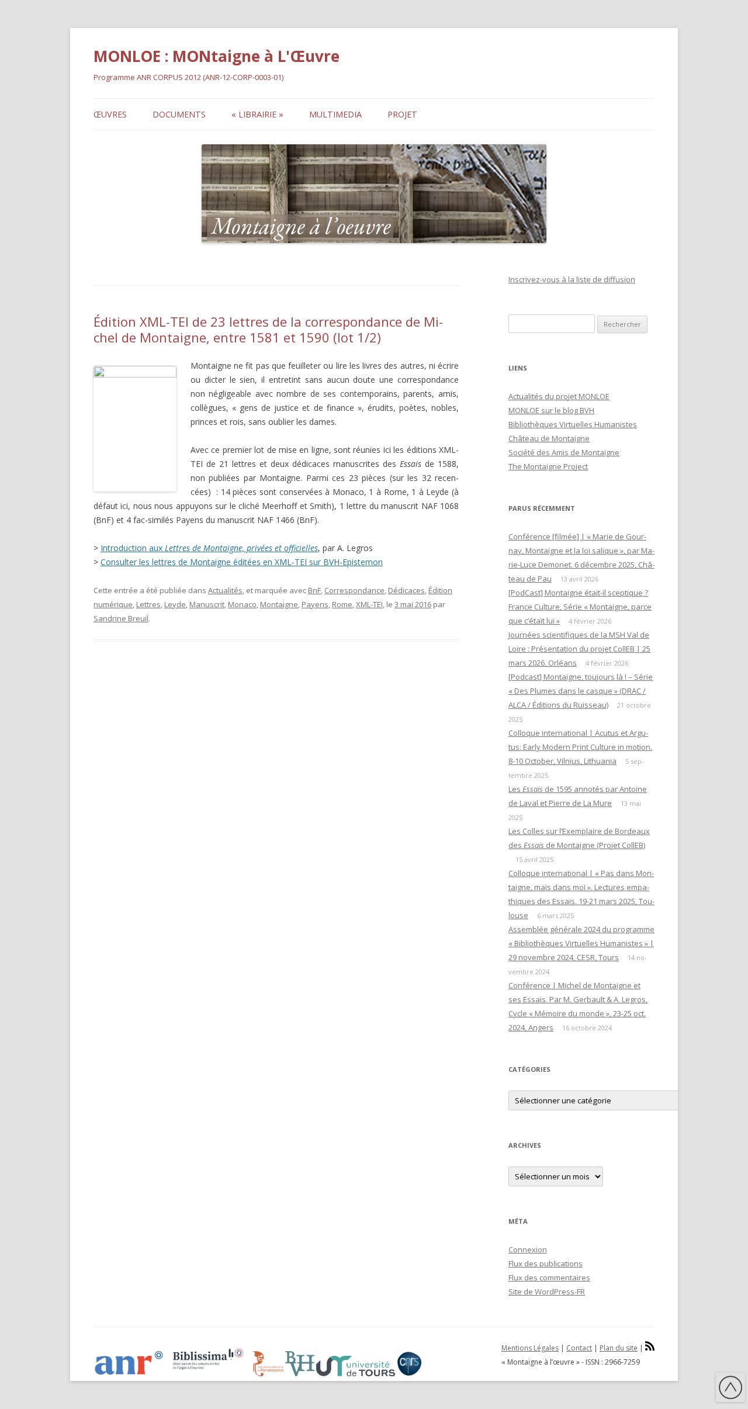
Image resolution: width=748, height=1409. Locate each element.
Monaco (242, 604)
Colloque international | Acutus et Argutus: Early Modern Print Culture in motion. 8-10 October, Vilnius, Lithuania (580, 747)
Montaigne (279, 604)
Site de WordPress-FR (546, 1291)
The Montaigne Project (548, 466)
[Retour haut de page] (730, 1389)
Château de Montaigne (549, 438)
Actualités (225, 590)
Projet (402, 114)
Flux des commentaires (549, 1277)
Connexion (527, 1249)
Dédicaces (406, 590)
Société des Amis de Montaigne (563, 452)
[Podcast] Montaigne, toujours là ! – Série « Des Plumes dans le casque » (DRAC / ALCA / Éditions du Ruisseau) (580, 690)
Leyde (175, 604)
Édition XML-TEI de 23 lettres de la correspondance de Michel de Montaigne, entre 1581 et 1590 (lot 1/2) (268, 329)
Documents (179, 114)
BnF (314, 590)
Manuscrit (206, 604)
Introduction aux (209, 547)
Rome (342, 604)
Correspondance (354, 590)
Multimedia (335, 114)
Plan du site (619, 1348)
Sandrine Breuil (121, 618)
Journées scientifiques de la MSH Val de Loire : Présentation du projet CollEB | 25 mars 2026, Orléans (579, 648)
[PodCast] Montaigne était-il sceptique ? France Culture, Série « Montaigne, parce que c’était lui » (580, 606)
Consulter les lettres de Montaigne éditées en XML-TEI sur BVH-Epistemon (242, 561)
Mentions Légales (530, 1348)
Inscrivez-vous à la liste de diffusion (571, 279)
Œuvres (110, 114)
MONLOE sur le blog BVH (551, 410)
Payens (315, 604)
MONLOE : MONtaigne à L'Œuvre (217, 56)
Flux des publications (545, 1263)
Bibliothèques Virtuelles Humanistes (572, 424)
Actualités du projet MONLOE (559, 396)
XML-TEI (369, 604)
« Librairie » (257, 114)
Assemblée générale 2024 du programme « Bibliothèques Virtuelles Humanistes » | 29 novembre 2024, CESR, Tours (581, 943)
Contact (579, 1348)
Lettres (148, 604)
